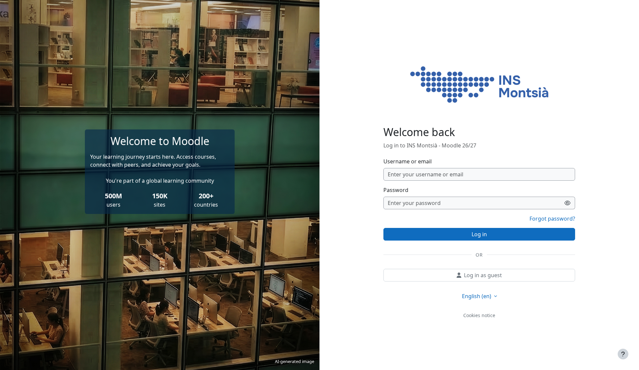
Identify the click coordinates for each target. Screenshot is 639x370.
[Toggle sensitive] (567, 203)
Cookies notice (479, 315)
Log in (479, 234)
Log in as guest (483, 275)
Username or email (407, 161)
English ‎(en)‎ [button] (477, 296)
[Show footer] (623, 354)
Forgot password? (552, 218)
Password (395, 190)
